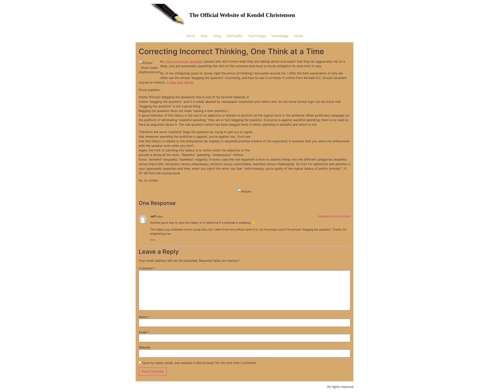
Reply (153, 239)
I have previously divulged (183, 61)
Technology (257, 36)
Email (144, 332)
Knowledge (280, 36)
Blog (204, 36)
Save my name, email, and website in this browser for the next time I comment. (199, 362)
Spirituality (234, 36)
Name (144, 316)
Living (217, 36)
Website (144, 347)
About (298, 36)
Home (190, 36)
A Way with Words (180, 82)
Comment (147, 268)
